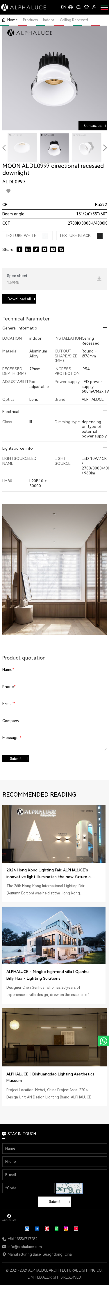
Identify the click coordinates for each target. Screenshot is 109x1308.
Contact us (92, 125)
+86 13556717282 (22, 1239)
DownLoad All (19, 299)
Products (30, 20)
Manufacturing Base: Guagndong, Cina (40, 1254)
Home (12, 20)
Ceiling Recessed (74, 20)
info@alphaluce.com (25, 1247)
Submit (16, 758)
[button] (4, 147)
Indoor (48, 20)
